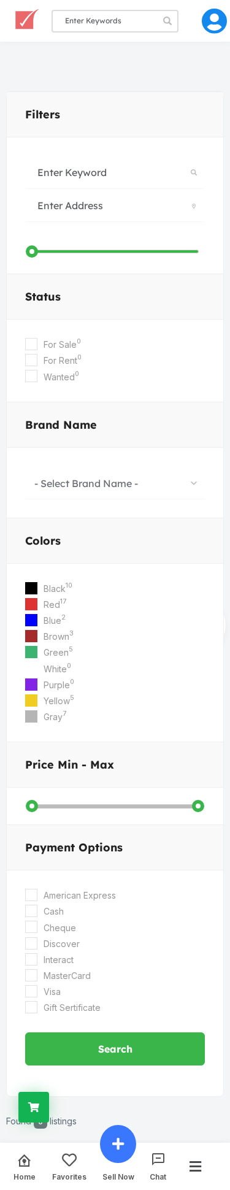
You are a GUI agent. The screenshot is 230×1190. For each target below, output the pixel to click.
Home (24, 1176)
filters (42, 114)
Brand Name (61, 425)
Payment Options (74, 847)
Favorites (69, 1176)
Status (43, 297)
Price (69, 765)
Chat (158, 1176)
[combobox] (115, 482)
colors (43, 541)
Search (115, 1049)
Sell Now (118, 1176)
